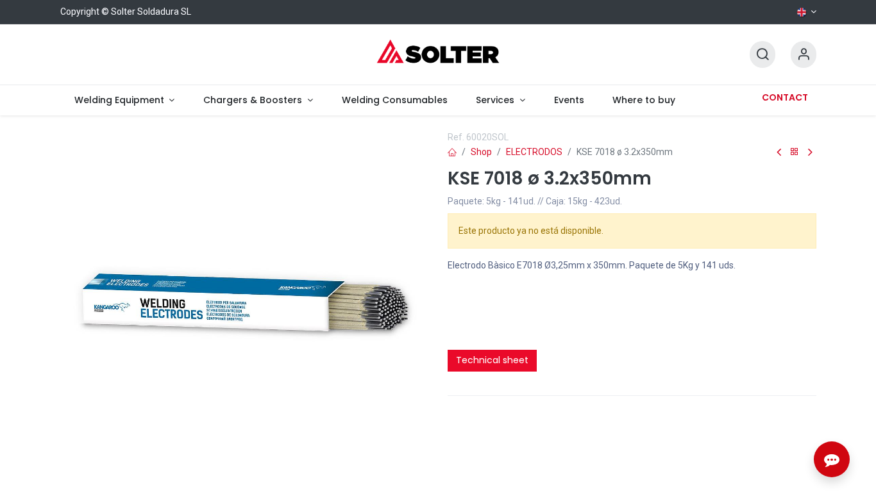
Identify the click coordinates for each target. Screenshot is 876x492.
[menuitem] (124, 100)
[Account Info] (803, 55)
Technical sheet (492, 360)
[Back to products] (794, 152)
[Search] (762, 55)
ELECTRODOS (534, 152)
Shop (481, 152)
